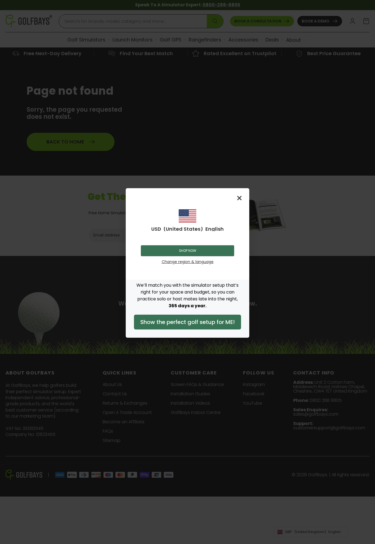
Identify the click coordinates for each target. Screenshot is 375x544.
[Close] (239, 198)
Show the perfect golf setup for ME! (187, 322)
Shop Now (187, 250)
